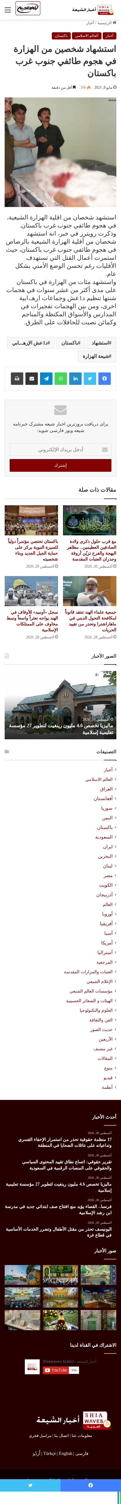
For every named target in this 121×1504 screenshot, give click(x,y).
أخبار (90, 22)
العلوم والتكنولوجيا (96, 1010)
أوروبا (107, 914)
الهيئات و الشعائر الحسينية (89, 1000)
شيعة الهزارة (96, 356)
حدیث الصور (101, 1029)
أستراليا (105, 952)
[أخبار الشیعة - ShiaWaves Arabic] (91, 9)
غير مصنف (103, 1049)
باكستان (61, 36)
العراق (106, 788)
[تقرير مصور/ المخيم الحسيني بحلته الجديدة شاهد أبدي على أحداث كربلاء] (98, 1320)
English (65, 1453)
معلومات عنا (82, 1435)
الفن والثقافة (101, 1019)
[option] (60, 705)
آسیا (108, 933)
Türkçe (49, 1453)
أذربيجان (104, 894)
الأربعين (106, 1039)
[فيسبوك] (104, 378)
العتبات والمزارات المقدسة (88, 971)
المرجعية (104, 962)
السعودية (104, 837)
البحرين (105, 856)
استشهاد (100, 342)
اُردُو (36, 1453)
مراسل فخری (40, 1435)
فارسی (81, 1453)
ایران (108, 846)
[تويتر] (90, 378)
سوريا (107, 808)
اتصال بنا (61, 1435)
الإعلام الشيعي (100, 981)
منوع (108, 1068)
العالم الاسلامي (86, 36)
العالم (108, 904)
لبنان (108, 865)
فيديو (108, 1077)
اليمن (107, 817)
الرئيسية (105, 22)
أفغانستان (103, 798)
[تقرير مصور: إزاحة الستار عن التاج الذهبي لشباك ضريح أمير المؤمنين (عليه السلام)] (60, 1297)
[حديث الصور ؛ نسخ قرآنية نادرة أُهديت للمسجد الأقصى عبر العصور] (22, 1320)
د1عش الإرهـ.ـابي (29, 342)
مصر (108, 875)
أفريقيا (106, 923)
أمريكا (107, 942)
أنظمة (107, 1087)
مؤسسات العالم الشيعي (91, 990)
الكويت (106, 885)
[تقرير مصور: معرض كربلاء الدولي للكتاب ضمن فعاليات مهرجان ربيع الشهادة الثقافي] (98, 1297)
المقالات (105, 1058)
